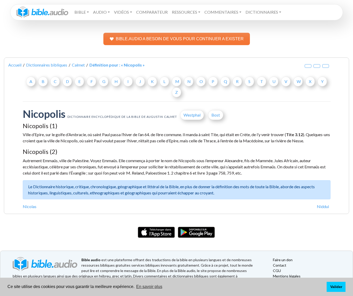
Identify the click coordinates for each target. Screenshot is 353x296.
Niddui (323, 206)
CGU (277, 270)
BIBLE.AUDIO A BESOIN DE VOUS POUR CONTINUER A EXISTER (180, 39)
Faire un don (283, 260)
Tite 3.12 (294, 134)
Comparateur (152, 12)
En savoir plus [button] (149, 286)
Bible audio (91, 260)
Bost (215, 114)
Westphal (192, 114)
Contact (279, 265)
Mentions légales (287, 276)
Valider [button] (336, 287)
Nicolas (29, 206)
